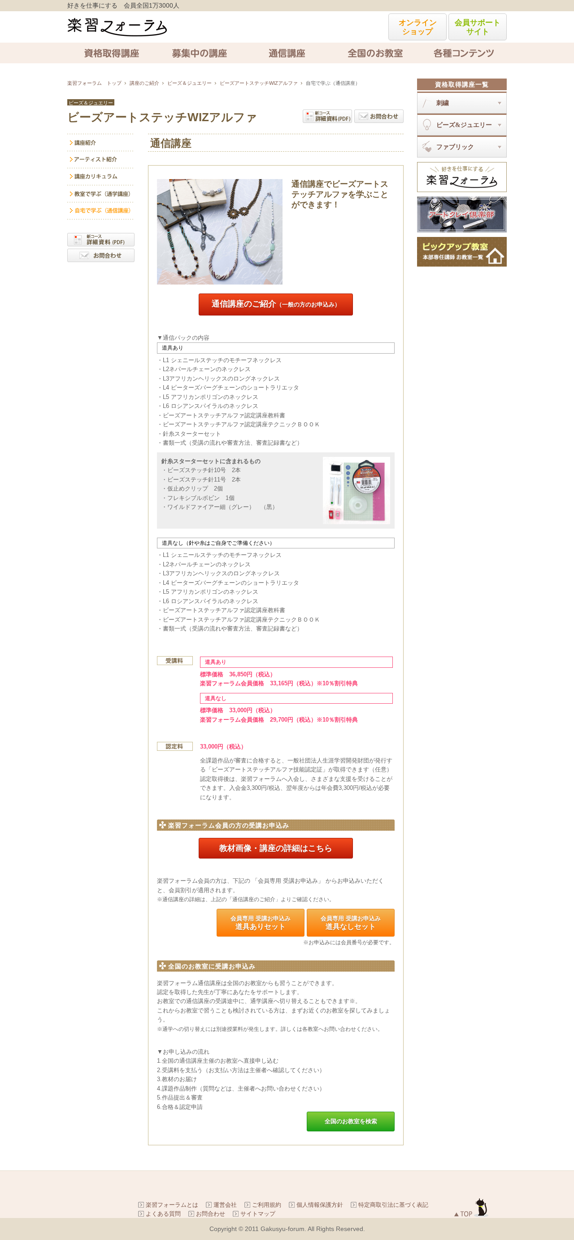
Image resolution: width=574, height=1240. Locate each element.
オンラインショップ (418, 27)
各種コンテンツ (463, 53)
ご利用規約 (266, 1204)
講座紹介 (101, 142)
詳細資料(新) (327, 116)
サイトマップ (257, 1213)
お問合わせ (379, 116)
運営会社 (225, 1204)
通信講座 (287, 53)
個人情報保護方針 (319, 1204)
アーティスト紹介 (101, 159)
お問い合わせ (101, 255)
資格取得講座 (111, 53)
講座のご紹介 (144, 83)
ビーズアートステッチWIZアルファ (259, 83)
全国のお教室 (375, 53)
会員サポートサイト (477, 27)
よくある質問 (163, 1213)
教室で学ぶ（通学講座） (101, 193)
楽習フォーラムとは (172, 1204)
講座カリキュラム (101, 176)
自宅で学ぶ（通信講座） (101, 210)
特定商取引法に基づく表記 (393, 1204)
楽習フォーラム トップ (94, 83)
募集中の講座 (199, 53)
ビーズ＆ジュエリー (189, 83)
